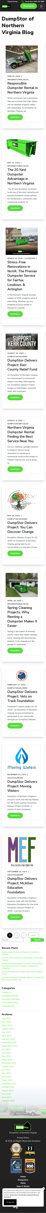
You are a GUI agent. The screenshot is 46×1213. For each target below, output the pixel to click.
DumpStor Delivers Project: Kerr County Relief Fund (22, 365)
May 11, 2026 (13, 163)
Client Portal (12, 2)
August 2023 (8, 1066)
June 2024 (6, 1053)
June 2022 (6, 1094)
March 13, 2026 (15, 258)
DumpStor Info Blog (17, 424)
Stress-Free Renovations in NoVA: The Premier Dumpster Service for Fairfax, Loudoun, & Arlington (22, 276)
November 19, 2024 (16, 774)
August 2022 (8, 1090)
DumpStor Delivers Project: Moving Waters (22, 786)
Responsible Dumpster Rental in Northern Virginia (22, 88)
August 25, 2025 (15, 353)
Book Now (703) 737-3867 (34, 2)
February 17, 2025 (16, 685)
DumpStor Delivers (17, 356)
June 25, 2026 (13, 76)
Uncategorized (15, 778)
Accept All (10, 1202)
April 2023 (6, 1077)
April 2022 (6, 1097)
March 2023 (7, 1080)
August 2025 (8, 1029)
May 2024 (6, 1056)
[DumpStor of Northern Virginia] (6, 6)
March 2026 (7, 1025)
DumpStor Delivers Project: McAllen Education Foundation (22, 885)
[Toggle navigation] (41, 6)
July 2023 (6, 1070)
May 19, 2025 (13, 516)
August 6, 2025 (15, 420)
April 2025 (6, 1036)
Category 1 (31, 258)
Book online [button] (28, 6)
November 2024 (9, 1042)
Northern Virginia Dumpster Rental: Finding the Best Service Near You (21, 434)
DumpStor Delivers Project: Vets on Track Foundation (22, 696)
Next (33, 935)
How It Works (23, 1186)
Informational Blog (17, 79)
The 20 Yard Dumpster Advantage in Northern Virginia (20, 176)
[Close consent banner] (43, 1188)
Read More (15, 117)
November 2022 (9, 1084)
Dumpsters (23, 1180)
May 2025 (6, 1032)
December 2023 (9, 1063)
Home (23, 1176)
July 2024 (6, 1049)
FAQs (23, 1183)
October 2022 (8, 1087)
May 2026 (6, 1022)
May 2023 (6, 1073)
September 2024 (9, 1046)
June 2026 (6, 1019)
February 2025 (8, 1039)
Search (37, 940)
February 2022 (8, 1101)
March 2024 (7, 1060)
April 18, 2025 (14, 600)
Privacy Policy (23, 1137)
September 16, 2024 (17, 871)
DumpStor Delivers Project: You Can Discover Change (22, 527)
